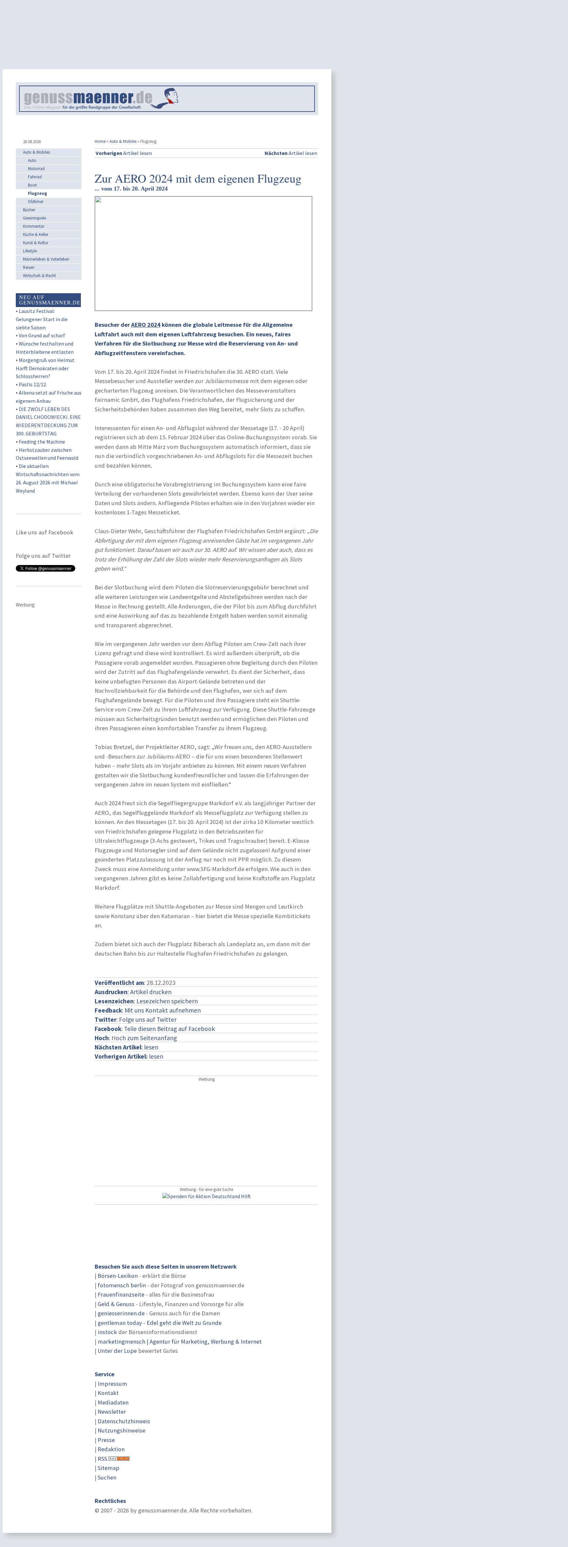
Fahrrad (35, 177)
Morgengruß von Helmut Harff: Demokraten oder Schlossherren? (45, 368)
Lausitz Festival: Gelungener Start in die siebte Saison (42, 319)
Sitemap (108, 1468)
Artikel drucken (151, 992)
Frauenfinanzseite (121, 1294)
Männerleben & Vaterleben (46, 259)
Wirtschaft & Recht (39, 275)
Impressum (112, 1383)
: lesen (126, 1047)
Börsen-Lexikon (118, 1275)
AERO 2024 (145, 324)
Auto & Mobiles (122, 141)
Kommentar (33, 226)
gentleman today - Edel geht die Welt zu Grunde (160, 1323)
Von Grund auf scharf (42, 335)
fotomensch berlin (122, 1285)
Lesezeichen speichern (167, 1001)
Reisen (29, 267)
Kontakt (108, 1393)
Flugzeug (37, 193)
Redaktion (111, 1449)
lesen (129, 1056)
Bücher (29, 210)
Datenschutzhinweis (124, 1421)
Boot (32, 185)
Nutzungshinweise (121, 1430)
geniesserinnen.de (121, 1313)
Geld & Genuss (116, 1304)
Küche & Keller (35, 234)
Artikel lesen (124, 153)
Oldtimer (35, 201)
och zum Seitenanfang (146, 1038)
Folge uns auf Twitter (148, 1019)
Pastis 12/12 (32, 384)
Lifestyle (30, 251)
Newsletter (112, 1411)
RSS (102, 1458)
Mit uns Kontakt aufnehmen (163, 1010)
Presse (106, 1440)
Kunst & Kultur (35, 242)
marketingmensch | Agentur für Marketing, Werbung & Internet (180, 1341)
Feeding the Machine (42, 441)
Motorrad (36, 168)
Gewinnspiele (34, 218)
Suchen (107, 1477)
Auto (32, 160)
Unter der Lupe (117, 1350)
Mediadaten (113, 1402)
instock (107, 1332)
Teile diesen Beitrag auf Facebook (169, 1029)
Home (100, 141)
